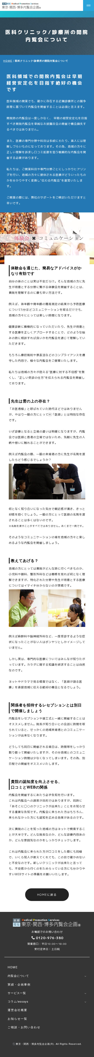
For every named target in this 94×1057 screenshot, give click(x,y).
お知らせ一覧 (17, 1018)
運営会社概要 (17, 1010)
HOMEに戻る (47, 895)
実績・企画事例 (19, 984)
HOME (7, 60)
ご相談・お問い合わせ (24, 1027)
